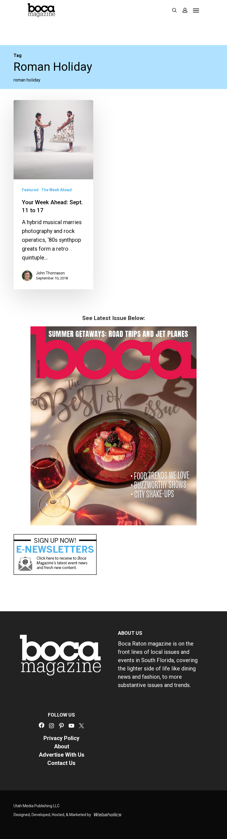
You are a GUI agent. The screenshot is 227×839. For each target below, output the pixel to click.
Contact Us (61, 763)
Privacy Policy (61, 738)
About (61, 746)
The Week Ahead (56, 190)
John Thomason (50, 273)
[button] (196, 10)
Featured (30, 190)
